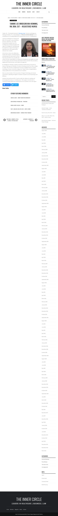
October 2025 (44, 162)
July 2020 (43, 362)
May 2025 (43, 178)
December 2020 (45, 346)
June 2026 (44, 136)
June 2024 (44, 213)
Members (23, 12)
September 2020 (45, 355)
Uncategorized (45, 32)
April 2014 (44, 441)
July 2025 (43, 171)
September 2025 (45, 165)
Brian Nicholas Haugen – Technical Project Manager (21, 112)
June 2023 (44, 251)
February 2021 (44, 339)
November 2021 (45, 311)
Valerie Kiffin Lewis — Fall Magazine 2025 (50, 85)
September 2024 (45, 203)
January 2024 (44, 228)
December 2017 (45, 412)
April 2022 (44, 295)
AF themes (40, 514)
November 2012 (45, 447)
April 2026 (44, 143)
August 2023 (44, 244)
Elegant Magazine (33, 514)
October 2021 (44, 314)
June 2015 (44, 431)
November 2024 (45, 197)
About (33, 12)
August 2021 (44, 320)
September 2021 (45, 317)
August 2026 (44, 130)
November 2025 (45, 159)
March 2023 (44, 260)
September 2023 (45, 241)
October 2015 (44, 428)
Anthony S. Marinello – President (28, 119)
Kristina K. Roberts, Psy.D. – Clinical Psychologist (13, 119)
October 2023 (44, 238)
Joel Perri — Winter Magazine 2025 (50, 80)
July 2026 (43, 133)
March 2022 (44, 298)
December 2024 (45, 194)
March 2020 (44, 374)
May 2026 (43, 140)
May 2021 (43, 330)
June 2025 (44, 174)
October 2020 (44, 352)
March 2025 (44, 184)
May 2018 (43, 409)
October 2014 (44, 438)
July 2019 (43, 396)
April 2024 (44, 219)
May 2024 (43, 216)
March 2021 (44, 336)
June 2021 (44, 327)
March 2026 (44, 146)
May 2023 (43, 254)
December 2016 (45, 419)
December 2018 (45, 403)
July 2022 (43, 285)
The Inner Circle (29, 3)
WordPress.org (45, 484)
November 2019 (45, 387)
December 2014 (45, 435)
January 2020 (44, 381)
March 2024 (44, 222)
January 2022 (44, 304)
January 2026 (44, 152)
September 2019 (45, 393)
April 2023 (44, 257)
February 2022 (44, 301)
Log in (43, 475)
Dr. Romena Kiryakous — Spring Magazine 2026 (50, 74)
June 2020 (44, 365)
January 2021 (44, 343)
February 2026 (44, 149)
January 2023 (44, 266)
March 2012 (44, 450)
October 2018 (44, 406)
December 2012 (45, 444)
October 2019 (44, 390)
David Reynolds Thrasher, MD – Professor (19, 101)
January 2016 (44, 425)
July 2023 (43, 247)
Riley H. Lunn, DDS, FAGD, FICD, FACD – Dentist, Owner (20, 109)
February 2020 (44, 377)
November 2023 (45, 235)
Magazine (29, 12)
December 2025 (45, 155)
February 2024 (44, 225)
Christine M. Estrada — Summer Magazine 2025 (50, 91)
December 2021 (45, 308)
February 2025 (44, 187)
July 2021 (43, 324)
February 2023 (44, 263)
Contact (38, 12)
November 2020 (45, 349)
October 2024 (44, 200)
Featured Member (13, 20)
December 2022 (45, 270)
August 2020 (44, 358)
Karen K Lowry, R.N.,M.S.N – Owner (17, 105)
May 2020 (43, 368)
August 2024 (44, 206)
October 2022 (44, 276)
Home (19, 12)
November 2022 (45, 273)
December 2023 (45, 232)
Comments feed (45, 481)
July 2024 (43, 209)
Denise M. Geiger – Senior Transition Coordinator (20, 97)
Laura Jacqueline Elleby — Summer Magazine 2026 (50, 67)
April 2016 (44, 422)
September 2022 (45, 279)
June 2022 (44, 289)
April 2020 (44, 371)
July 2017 (43, 415)
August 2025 (44, 168)
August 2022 (44, 282)
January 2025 (44, 190)
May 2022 (43, 292)
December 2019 (45, 384)
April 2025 (44, 181)
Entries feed (44, 478)
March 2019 (44, 400)
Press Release (44, 27)
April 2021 (44, 333)
